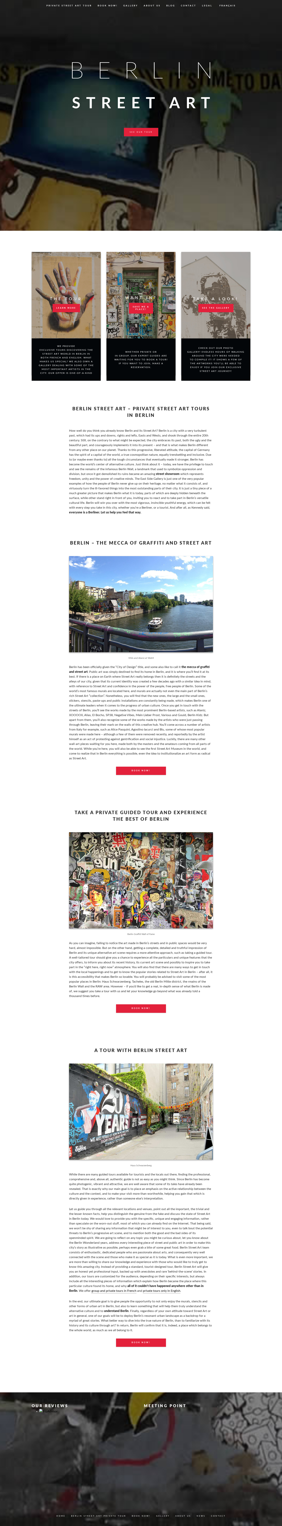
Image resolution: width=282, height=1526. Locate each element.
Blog (170, 6)
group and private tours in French (114, 1290)
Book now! (108, 6)
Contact (188, 6)
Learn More (66, 308)
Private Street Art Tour (69, 6)
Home (60, 1516)
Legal (207, 6)
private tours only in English (161, 1290)
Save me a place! (141, 308)
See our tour (141, 132)
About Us (152, 6)
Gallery (130, 6)
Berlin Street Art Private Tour (98, 1516)
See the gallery (216, 308)
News (201, 1516)
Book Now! (141, 771)
